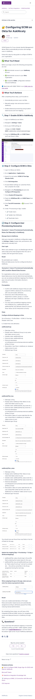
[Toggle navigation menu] (30, 3)
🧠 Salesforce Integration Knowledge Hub (14, 675)
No (21, 645)
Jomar (8, 36)
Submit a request (24, 654)
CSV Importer (6, 683)
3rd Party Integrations (14, 8)
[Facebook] (2, 636)
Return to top (6, 659)
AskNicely (4, 8)
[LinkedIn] (7, 636)
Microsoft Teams (6, 672)
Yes (13, 645)
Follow (5, 40)
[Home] (6, 2)
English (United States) (25, 695)
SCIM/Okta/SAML (25, 8)
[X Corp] (5, 636)
